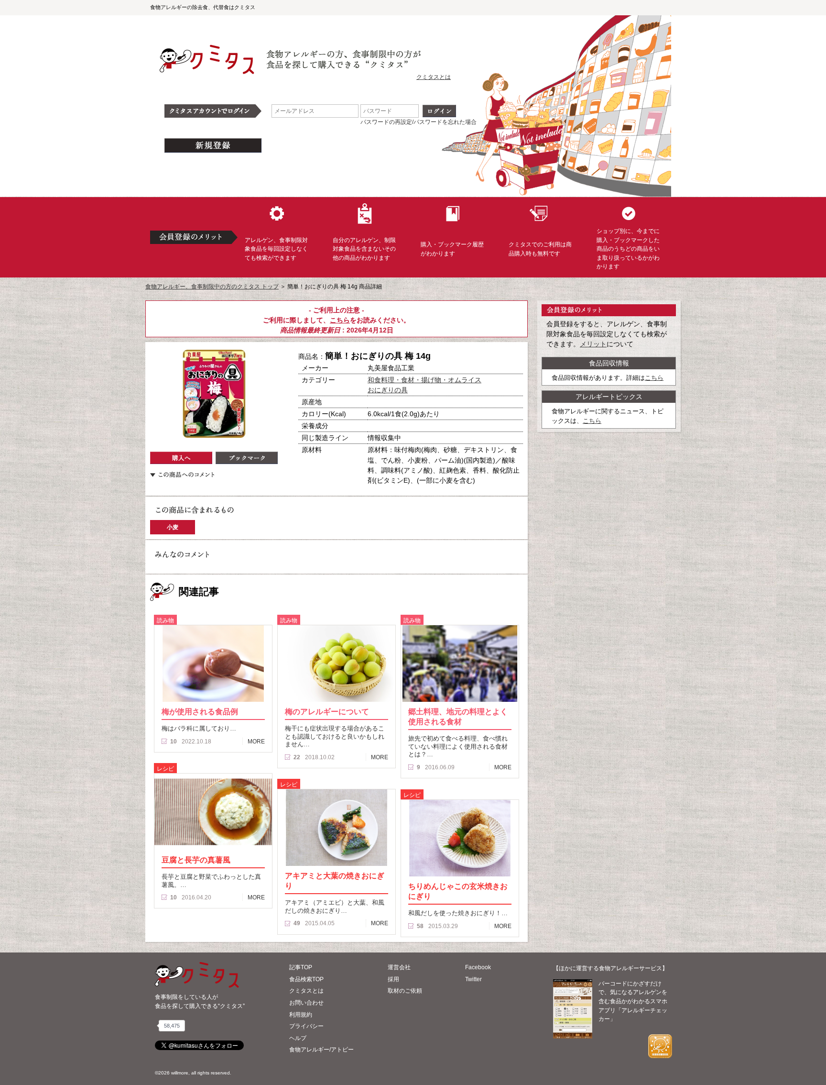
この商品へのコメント (182, 474)
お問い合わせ (306, 1002)
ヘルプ (297, 1038)
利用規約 (300, 1014)
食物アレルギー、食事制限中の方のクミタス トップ (212, 286)
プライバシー (306, 1026)
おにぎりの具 (388, 390)
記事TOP (300, 967)
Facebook (478, 967)
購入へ (181, 458)
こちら (340, 320)
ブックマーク (247, 458)
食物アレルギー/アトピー (321, 1049)
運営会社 (399, 967)
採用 (393, 979)
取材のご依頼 (405, 990)
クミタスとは (433, 77)
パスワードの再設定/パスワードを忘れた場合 (418, 122)
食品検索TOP (306, 979)
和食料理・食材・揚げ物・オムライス (424, 380)
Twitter (473, 979)
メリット (593, 344)
